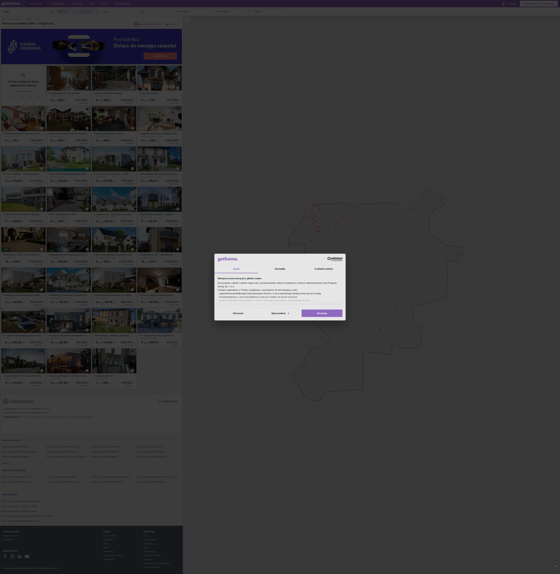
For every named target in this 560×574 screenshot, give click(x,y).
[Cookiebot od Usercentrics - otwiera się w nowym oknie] (329, 259)
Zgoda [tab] (236, 269)
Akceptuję (322, 313)
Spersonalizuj (278, 313)
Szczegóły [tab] (280, 269)
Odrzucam (238, 313)
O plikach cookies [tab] (324, 269)
